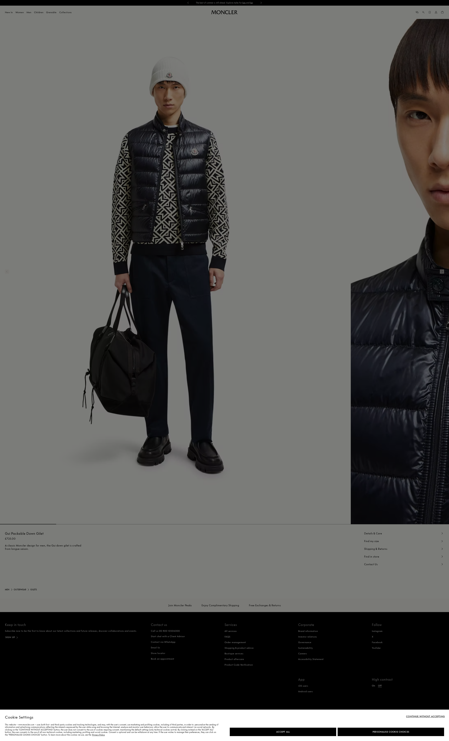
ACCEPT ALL (283, 731)
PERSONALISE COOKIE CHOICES (391, 731)
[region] (224, 725)
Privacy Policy (98, 735)
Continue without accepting (425, 716)
